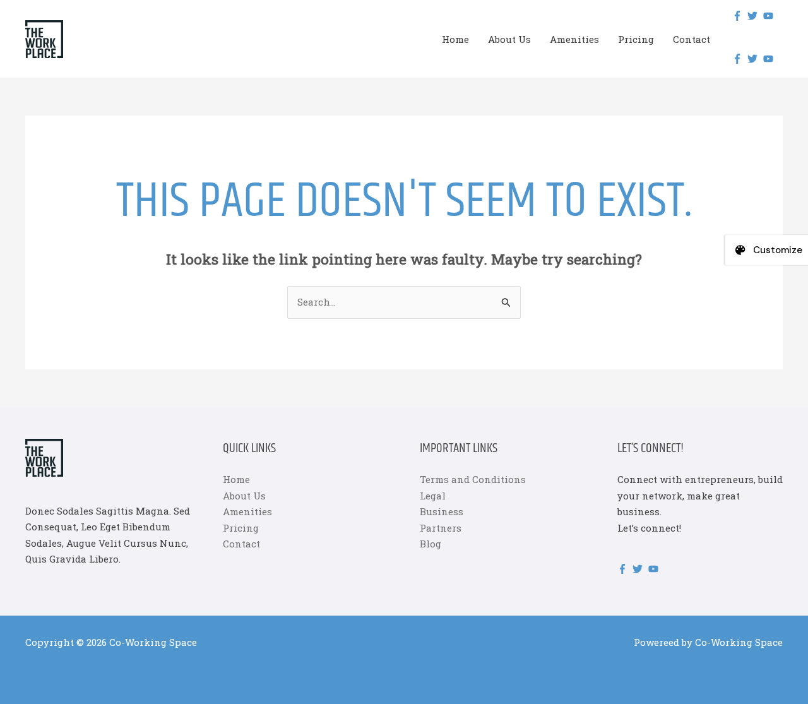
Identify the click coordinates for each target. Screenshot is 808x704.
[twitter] (754, 16)
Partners (440, 528)
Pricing (636, 39)
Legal (433, 495)
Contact (691, 39)
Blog (430, 543)
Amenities (574, 39)
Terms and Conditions (473, 479)
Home (455, 39)
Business (441, 511)
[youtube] (769, 16)
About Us (509, 39)
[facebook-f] (739, 16)
